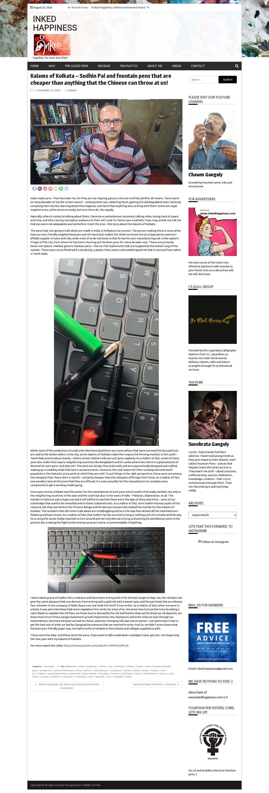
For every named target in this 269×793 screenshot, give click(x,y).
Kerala (145, 670)
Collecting (119, 666)
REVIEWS (104, 66)
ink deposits (116, 670)
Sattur (137, 674)
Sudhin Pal (55, 677)
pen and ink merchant (57, 674)
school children (149, 674)
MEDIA (176, 66)
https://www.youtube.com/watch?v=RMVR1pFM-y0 (96, 645)
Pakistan (42, 674)
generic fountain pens (64, 670)
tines (90, 677)
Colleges (130, 666)
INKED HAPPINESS (55, 23)
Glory (78, 670)
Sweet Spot (68, 677)
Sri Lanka (44, 677)
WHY (52, 66)
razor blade (103, 674)
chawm (72, 90)
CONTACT (198, 66)
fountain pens (46, 670)
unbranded (118, 677)
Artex (81, 666)
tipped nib (99, 677)
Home (34, 66)
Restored (115, 674)
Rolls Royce (127, 674)
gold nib (87, 670)
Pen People (49, 666)
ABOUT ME (154, 66)
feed (148, 666)
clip (110, 666)
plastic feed (75, 674)
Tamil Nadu (80, 677)
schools (162, 674)
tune (109, 677)
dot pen (140, 666)
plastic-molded (89, 674)
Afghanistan (71, 666)
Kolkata (154, 670)
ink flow (127, 670)
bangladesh (91, 666)
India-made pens (101, 670)
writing (128, 677)
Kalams (137, 670)
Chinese (102, 666)
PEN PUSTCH (128, 66)
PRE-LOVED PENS (76, 66)
